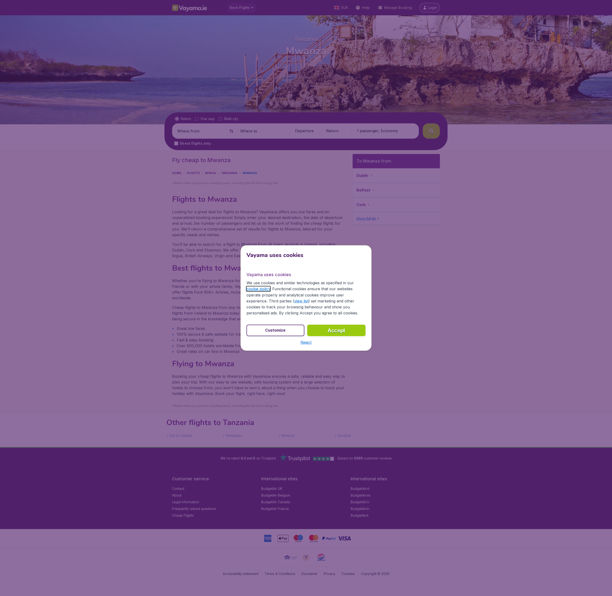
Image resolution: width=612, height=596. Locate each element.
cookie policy (258, 288)
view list (301, 301)
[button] (306, 342)
